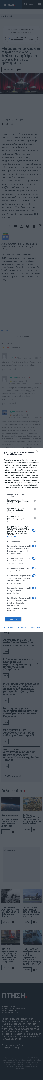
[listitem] (21, 495)
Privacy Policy (35, 628)
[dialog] (21, 540)
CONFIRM (13, 619)
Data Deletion (8, 628)
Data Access (21, 628)
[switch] (34, 501)
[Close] (38, 452)
